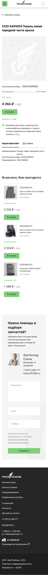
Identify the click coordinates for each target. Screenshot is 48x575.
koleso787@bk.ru (31, 373)
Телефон (15, 424)
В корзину (9, 112)
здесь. (17, 134)
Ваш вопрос (16, 385)
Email (14, 411)
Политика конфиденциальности (17, 564)
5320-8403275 (26, 226)
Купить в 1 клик (9, 119)
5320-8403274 (26, 187)
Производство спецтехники (14, 544)
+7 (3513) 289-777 (10, 519)
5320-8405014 (26, 264)
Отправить (24, 451)
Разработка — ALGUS (12, 567)
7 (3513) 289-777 (31, 370)
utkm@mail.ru (8, 525)
